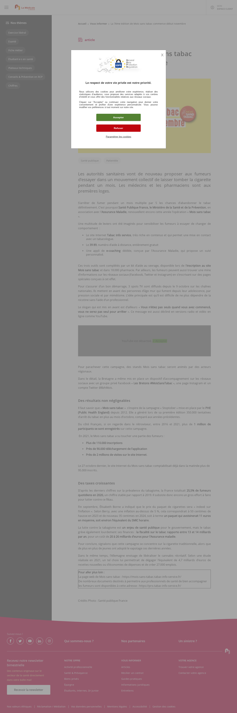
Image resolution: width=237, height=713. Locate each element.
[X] (118, 356)
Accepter (118, 117)
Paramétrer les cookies (118, 136)
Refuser (118, 128)
